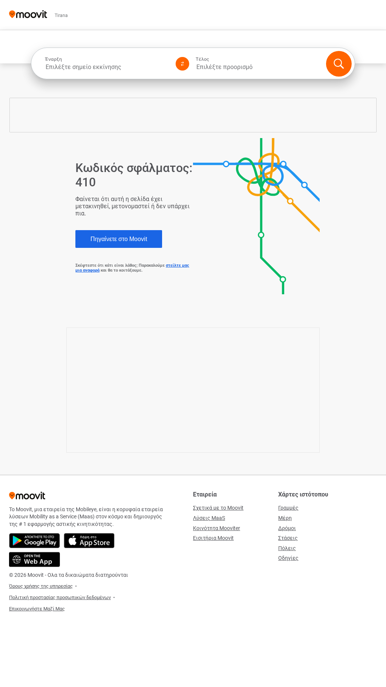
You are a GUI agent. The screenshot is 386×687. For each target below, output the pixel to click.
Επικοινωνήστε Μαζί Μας (37, 609)
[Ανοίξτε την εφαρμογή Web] (34, 559)
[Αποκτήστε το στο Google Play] (34, 540)
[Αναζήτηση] (339, 64)
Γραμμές (288, 508)
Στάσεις (288, 538)
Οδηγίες (288, 558)
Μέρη (285, 518)
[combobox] (107, 67)
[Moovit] (28, 15)
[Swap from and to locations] (182, 64)
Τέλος (202, 59)
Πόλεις (287, 548)
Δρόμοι (287, 528)
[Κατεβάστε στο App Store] (89, 540)
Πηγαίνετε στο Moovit (118, 239)
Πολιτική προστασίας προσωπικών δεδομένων (60, 597)
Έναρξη (53, 59)
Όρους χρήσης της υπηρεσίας (41, 586)
